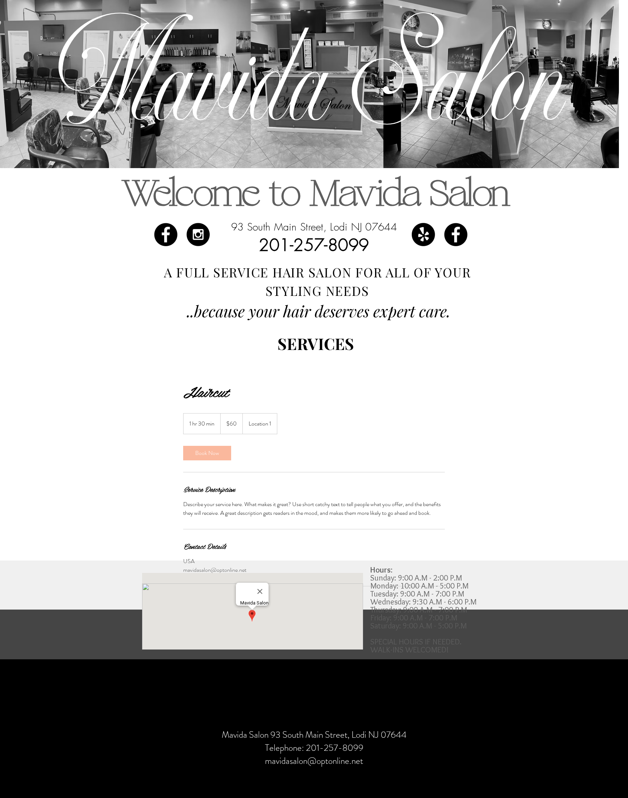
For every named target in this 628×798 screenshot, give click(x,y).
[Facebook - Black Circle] (455, 234)
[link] (207, 453)
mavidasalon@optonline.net (314, 761)
